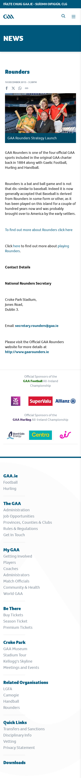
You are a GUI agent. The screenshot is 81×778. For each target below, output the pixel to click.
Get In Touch (14, 535)
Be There (12, 609)
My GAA (11, 550)
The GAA (12, 503)
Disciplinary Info (17, 735)
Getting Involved (17, 556)
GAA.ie (10, 476)
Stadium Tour (14, 655)
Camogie (11, 695)
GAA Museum (15, 649)
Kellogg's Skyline (17, 661)
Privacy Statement (19, 747)
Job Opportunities (18, 516)
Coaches (10, 568)
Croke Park (14, 642)
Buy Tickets (13, 615)
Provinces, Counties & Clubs (27, 522)
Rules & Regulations (20, 528)
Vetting (9, 741)
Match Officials (16, 581)
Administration (16, 510)
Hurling (9, 488)
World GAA (13, 593)
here (16, 245)
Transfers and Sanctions (24, 729)
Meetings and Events (21, 667)
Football (10, 482)
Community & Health (21, 587)
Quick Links (15, 722)
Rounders (11, 707)
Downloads (14, 763)
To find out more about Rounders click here (38, 229)
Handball (11, 701)
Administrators (16, 575)
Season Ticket (15, 621)
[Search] (63, 16)
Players (9, 562)
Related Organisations (25, 682)
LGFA (7, 689)
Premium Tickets (17, 627)
